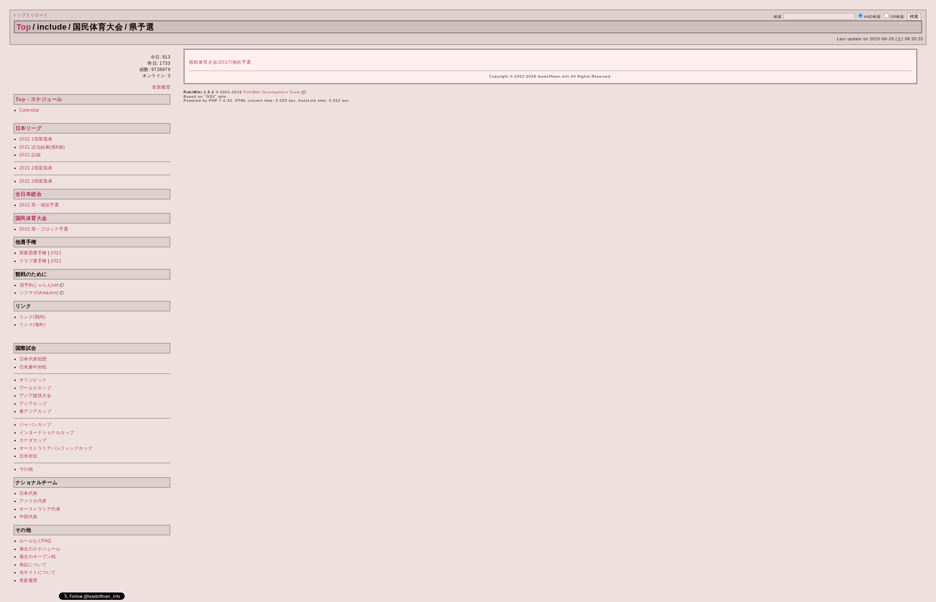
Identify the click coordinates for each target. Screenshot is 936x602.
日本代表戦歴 (33, 359)
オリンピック (33, 379)
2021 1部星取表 (36, 139)
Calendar (29, 110)
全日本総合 (28, 194)
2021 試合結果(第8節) (42, 147)
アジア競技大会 (35, 395)
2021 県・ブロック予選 (43, 229)
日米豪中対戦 (33, 367)
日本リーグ (28, 128)
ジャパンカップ (35, 424)
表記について (33, 564)
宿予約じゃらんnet (40, 285)
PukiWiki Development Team (273, 92)
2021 (55, 252)
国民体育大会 (31, 218)
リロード (39, 15)
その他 (26, 469)
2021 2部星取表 (36, 168)
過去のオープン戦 (37, 556)
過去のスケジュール (40, 548)
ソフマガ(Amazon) (39, 292)
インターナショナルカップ (46, 432)
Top (23, 26)
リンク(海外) (32, 324)
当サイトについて (37, 572)
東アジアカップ (35, 411)
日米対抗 (28, 456)
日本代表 (28, 493)
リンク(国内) (32, 316)
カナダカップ (33, 440)
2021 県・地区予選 (39, 204)
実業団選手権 (33, 252)
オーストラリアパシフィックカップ (56, 448)
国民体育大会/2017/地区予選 (220, 62)
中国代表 (28, 516)
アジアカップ (33, 403)
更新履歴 (161, 87)
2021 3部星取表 (36, 181)
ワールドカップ (35, 387)
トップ (19, 15)
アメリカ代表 (33, 501)
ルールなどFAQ (35, 540)
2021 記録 (30, 154)
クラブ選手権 (33, 260)
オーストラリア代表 (40, 509)
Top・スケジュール (39, 99)
